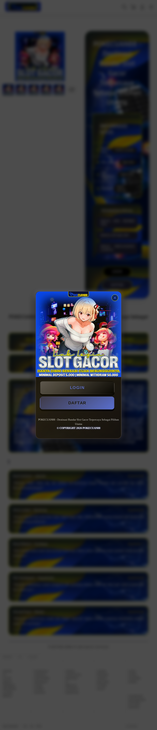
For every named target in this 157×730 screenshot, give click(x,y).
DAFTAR (77, 403)
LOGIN (77, 387)
